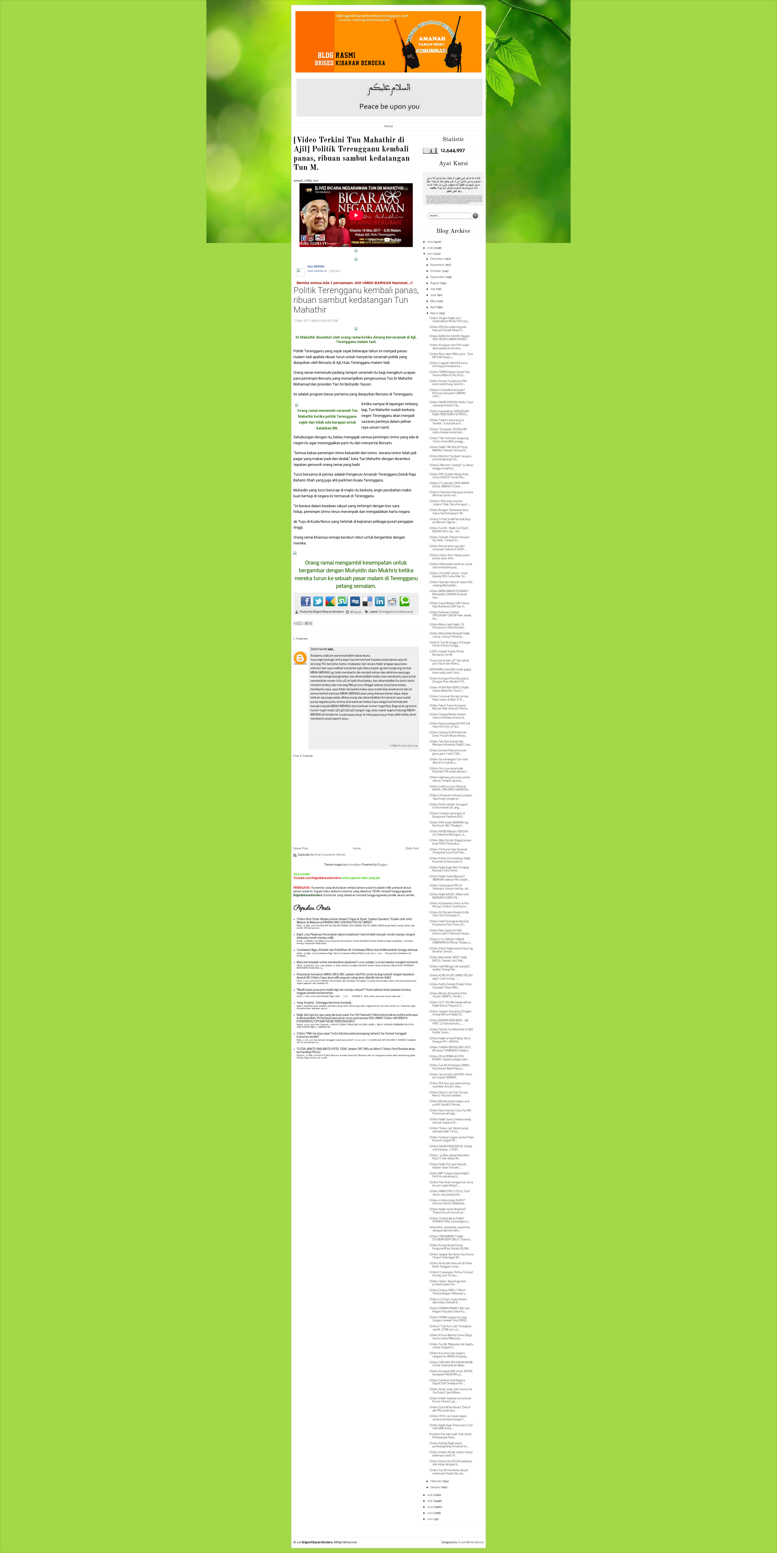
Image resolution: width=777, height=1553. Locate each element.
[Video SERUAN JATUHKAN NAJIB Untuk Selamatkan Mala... (451, 1364)
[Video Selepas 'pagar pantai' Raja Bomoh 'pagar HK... (451, 1139)
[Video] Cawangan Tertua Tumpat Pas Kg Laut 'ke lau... (451, 1274)
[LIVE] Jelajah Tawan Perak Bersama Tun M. (446, 653)
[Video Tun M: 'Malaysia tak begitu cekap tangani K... (451, 1346)
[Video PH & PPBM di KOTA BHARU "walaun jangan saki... (449, 1058)
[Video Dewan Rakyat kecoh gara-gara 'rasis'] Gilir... (447, 752)
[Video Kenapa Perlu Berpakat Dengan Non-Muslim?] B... (449, 680)
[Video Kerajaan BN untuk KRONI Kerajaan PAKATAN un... (450, 1373)
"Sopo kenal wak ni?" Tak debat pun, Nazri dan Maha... (449, 662)
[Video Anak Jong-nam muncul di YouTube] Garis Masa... (450, 1391)
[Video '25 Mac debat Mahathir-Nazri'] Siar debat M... (449, 1157)
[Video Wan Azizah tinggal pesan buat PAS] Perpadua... (450, 842)
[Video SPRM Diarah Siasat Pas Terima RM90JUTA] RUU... (449, 374)
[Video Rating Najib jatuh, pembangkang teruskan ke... (449, 1445)
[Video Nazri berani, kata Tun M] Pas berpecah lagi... (450, 1112)
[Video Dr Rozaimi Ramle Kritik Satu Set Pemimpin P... (449, 914)
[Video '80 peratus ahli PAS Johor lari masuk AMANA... (450, 1076)
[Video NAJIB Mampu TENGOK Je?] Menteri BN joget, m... (448, 833)
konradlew (354, 864)
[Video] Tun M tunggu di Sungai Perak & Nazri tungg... (449, 644)
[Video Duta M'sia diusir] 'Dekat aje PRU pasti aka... (449, 1409)
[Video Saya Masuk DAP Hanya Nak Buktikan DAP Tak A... (449, 605)
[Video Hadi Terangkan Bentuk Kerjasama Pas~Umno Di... (449, 923)
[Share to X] (303, 623)
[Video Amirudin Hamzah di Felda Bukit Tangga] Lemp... (450, 1265)
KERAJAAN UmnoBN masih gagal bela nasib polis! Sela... (450, 671)
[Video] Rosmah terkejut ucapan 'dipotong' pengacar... (450, 797)
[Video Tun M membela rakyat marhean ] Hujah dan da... (448, 1472)
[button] (414, 266)
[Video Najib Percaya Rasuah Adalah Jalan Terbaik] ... (447, 1166)
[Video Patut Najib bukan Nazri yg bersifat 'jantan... (451, 950)
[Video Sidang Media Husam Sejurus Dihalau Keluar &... (447, 716)
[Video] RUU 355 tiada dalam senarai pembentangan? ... (448, 1418)
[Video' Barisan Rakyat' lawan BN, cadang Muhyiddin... (451, 584)
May (433, 301)
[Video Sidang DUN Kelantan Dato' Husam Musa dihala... (448, 734)
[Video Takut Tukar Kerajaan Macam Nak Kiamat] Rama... (449, 707)
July (433, 289)
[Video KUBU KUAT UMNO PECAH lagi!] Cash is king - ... (450, 977)
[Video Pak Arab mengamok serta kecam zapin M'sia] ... (451, 1184)
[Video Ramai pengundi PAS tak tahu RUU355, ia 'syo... (449, 725)
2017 (430, 254)
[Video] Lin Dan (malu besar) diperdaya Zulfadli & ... (448, 1301)
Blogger (382, 864)
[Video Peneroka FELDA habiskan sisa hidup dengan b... (450, 1463)
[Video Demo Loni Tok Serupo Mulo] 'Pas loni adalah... (448, 1094)
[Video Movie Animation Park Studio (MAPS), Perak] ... (448, 995)
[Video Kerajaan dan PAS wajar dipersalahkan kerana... (449, 347)
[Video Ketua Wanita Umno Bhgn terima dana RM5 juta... (450, 1337)
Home (388, 126)
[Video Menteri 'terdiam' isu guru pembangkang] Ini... (450, 458)
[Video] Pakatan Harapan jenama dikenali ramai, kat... (451, 494)
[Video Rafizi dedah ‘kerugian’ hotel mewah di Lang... (448, 806)
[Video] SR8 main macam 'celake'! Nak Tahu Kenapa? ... (449, 503)
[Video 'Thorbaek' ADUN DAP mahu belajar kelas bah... (448, 431)
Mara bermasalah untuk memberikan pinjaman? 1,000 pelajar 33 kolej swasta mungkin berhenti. (357, 962)
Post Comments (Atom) (330, 854)
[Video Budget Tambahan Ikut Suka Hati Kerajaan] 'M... (448, 512)
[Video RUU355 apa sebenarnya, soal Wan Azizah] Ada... (450, 1085)
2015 (430, 1501)
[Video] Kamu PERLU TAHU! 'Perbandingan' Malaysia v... (448, 1292)
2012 (430, 1519)
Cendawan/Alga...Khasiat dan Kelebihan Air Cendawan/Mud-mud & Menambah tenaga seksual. (357, 950)
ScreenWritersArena (471, 1542)
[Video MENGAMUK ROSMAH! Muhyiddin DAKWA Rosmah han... (448, 594)
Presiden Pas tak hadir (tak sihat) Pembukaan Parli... (450, 1436)
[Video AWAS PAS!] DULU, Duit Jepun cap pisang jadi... (449, 1193)
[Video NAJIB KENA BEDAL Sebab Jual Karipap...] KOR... (450, 1148)
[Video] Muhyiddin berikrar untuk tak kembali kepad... (450, 566)
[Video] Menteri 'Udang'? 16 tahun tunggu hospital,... (451, 467)
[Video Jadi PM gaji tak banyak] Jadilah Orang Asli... (449, 968)
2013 (430, 1513)
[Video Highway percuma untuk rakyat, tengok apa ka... (449, 779)
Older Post (412, 848)
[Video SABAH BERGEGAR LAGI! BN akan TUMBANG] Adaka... (450, 1049)
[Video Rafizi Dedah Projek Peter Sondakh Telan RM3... (450, 986)
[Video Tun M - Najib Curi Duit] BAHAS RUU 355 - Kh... (448, 530)
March (434, 313)
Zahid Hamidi (318, 649)
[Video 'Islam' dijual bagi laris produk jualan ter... (447, 1283)
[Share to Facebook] (307, 623)
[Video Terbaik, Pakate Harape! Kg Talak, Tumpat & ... (449, 539)
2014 (430, 1507)
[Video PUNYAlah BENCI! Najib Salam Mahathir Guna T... (449, 689)
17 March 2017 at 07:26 (403, 745)
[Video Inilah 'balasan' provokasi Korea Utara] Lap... (450, 1400)
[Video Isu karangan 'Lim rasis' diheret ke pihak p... (448, 761)
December (437, 259)
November (437, 265)
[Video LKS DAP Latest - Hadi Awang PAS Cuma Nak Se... (448, 575)
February (436, 1481)
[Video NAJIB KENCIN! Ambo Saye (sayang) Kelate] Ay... (451, 404)
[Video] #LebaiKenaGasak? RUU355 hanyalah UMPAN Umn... (447, 393)
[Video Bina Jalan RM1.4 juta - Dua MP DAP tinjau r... (451, 356)
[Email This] (295, 623)
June (433, 295)
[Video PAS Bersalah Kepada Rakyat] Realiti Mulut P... (447, 329)
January (435, 1487)
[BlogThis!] (299, 623)
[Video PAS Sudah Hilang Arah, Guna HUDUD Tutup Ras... (449, 476)
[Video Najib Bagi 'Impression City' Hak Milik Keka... (451, 1427)
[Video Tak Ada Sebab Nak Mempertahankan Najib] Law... (450, 743)
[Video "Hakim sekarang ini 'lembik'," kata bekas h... (446, 422)
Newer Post (300, 848)
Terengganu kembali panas (396, 612)
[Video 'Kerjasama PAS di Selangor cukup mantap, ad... (449, 887)
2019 (430, 242)
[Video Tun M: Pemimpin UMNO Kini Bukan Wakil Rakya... (449, 1067)
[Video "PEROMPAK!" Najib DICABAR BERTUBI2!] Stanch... (450, 1238)
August (435, 283)
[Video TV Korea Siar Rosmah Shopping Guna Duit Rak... (448, 851)
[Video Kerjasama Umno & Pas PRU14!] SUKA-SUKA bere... (449, 905)
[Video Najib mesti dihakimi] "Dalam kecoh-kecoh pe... (447, 1211)
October (436, 271)
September (438, 277)
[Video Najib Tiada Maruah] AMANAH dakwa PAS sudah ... (449, 878)
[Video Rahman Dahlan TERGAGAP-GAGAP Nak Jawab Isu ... (450, 615)
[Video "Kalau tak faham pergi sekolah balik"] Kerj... (448, 1130)
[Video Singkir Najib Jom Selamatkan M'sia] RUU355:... (449, 320)
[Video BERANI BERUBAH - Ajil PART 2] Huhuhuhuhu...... (448, 1022)
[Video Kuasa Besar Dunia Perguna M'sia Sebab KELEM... (449, 1247)
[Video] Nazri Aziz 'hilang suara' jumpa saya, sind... (449, 557)
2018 (430, 248)
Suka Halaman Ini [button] (317, 270)
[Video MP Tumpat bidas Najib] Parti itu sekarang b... (449, 1175)
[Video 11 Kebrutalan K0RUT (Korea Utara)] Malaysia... (447, 1202)
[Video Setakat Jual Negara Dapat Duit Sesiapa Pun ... (447, 1382)
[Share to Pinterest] (311, 623)
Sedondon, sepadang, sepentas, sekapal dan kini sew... (449, 1229)
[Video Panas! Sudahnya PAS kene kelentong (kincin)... (448, 383)
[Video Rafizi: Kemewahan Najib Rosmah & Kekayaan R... (449, 860)
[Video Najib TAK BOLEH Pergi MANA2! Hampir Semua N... (448, 449)
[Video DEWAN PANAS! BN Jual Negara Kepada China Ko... (449, 1310)
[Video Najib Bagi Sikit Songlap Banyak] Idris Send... (449, 869)
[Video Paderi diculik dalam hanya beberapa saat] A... (451, 1454)
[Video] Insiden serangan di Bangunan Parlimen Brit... (447, 815)
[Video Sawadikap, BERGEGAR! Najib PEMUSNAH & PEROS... (449, 413)
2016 (430, 1495)
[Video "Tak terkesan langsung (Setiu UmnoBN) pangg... (448, 440)
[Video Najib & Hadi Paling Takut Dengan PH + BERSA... (450, 1040)
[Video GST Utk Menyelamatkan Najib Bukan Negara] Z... (450, 1004)
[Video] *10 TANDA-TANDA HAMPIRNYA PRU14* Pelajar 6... (450, 941)
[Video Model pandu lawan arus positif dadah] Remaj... (449, 1103)
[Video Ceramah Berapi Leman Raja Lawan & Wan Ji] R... (449, 698)
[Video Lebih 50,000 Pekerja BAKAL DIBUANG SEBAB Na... (449, 788)
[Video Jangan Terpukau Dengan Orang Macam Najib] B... (450, 1013)
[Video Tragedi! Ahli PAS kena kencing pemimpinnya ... (448, 365)
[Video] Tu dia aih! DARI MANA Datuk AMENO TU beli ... (449, 485)
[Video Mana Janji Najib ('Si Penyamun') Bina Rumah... (447, 626)
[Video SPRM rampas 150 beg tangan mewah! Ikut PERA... (448, 1319)
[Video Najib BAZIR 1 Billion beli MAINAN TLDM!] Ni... (449, 896)
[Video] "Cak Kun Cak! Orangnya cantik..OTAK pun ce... (450, 1328)
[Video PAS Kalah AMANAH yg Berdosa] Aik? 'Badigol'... (448, 824)
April (433, 307)
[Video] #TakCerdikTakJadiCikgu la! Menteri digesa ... (450, 521)
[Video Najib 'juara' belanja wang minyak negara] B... (450, 1121)
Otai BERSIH (315, 266)
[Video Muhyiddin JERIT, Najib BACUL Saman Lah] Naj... (448, 959)
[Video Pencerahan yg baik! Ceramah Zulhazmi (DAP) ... (448, 548)
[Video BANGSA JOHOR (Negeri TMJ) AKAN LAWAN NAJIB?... (449, 338)
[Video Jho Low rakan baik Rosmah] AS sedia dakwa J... (448, 770)
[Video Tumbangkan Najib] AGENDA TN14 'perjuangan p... (449, 1220)
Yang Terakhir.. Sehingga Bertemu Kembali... (325, 1002)
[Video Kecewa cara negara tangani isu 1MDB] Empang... (448, 1355)
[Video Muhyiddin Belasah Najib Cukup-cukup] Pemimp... (449, 635)
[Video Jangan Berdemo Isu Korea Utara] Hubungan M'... (451, 1256)
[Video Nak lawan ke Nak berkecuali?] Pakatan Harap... (449, 932)
